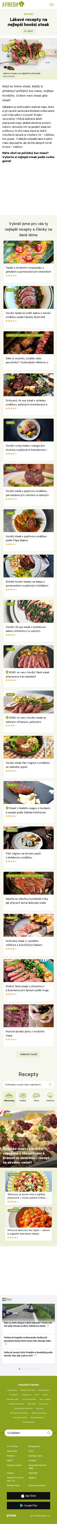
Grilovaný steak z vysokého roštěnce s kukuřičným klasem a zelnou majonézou (24, 943)
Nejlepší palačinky (37, 1418)
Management (34, 1446)
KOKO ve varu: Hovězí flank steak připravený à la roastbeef (27, 674)
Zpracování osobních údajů (38, 1466)
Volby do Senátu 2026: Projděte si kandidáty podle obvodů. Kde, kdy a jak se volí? (28, 1354)
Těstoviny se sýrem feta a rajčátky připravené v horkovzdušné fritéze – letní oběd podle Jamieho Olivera (27, 1198)
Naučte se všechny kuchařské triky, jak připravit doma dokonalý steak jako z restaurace (27, 901)
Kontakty (32, 1460)
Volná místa (12, 1451)
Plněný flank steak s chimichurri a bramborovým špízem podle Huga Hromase (27, 989)
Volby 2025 (31, 1404)
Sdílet (27, 32)
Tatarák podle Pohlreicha (23, 1408)
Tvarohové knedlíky (20, 1418)
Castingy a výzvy (36, 1456)
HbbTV (10, 1460)
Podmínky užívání (14, 1465)
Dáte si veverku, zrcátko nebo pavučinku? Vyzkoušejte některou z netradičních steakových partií (27, 361)
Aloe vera (39, 1408)
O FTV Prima (12, 1446)
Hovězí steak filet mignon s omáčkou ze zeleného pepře (28, 764)
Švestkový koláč (28, 1422)
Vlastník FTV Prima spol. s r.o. (15, 1479)
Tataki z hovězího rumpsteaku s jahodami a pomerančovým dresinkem (28, 269)
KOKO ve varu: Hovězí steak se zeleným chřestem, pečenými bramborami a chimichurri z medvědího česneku (26, 720)
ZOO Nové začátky (29, 1399)
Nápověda (33, 1473)
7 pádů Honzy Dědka (16, 1404)
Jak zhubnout (12, 1390)
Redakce (32, 1478)
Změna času (26, 1395)
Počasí (45, 1395)
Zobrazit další (28, 1054)
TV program (13, 1395)
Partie (37, 1395)
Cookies (10, 1473)
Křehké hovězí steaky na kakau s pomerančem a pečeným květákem (27, 583)
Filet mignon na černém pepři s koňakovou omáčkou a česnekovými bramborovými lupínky (24, 856)
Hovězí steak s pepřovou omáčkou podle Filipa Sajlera (26, 538)
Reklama (10, 1456)
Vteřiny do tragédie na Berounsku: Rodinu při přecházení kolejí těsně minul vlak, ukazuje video (27, 1339)
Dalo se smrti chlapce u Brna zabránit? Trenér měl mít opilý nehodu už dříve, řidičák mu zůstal (28, 1324)
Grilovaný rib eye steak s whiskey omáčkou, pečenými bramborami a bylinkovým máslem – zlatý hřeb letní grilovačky (26, 403)
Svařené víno (43, 1404)
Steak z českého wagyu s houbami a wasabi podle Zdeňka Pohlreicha (28, 810)
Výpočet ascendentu (39, 1413)
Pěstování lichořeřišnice (19, 1413)
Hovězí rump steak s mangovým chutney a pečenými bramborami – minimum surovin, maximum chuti (27, 448)
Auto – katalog (44, 1399)
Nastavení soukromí (37, 1485)
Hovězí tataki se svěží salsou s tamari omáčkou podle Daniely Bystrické (28, 315)
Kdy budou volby (13, 1399)
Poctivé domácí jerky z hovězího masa (25, 1033)
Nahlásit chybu (13, 1485)
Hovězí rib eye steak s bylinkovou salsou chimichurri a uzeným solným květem (26, 629)
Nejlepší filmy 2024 (28, 1390)
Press (31, 1451)
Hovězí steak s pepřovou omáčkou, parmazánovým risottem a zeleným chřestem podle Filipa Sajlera (27, 493)
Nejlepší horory (44, 1390)
